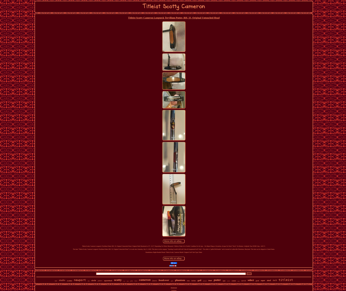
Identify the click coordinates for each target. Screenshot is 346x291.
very (188, 281)
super (263, 280)
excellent (69, 281)
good (257, 281)
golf (199, 280)
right (224, 281)
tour (210, 280)
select (251, 280)
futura (154, 281)
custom (234, 281)
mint (238, 281)
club (128, 281)
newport (80, 280)
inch (275, 280)
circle (93, 280)
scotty (118, 280)
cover (228, 281)
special (243, 281)
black (136, 281)
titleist (286, 280)
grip (131, 281)
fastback (205, 281)
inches (193, 281)
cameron (145, 280)
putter (217, 280)
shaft (56, 281)
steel (269, 280)
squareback (108, 281)
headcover (164, 280)
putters (100, 281)
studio (62, 280)
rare (124, 281)
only (88, 281)
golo (172, 281)
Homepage (174, 287)
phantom (180, 280)
